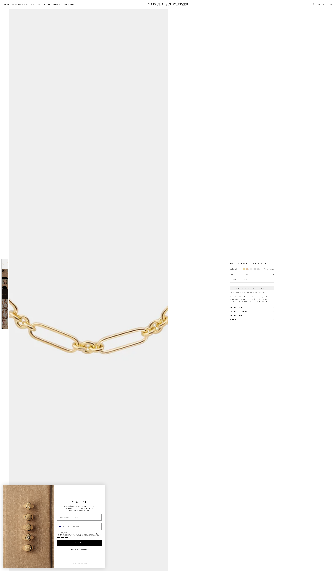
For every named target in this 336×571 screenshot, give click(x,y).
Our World (69, 4)
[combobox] (62, 526)
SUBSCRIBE (79, 543)
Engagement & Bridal (23, 4)
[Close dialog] (102, 488)
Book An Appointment (49, 4)
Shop (6, 4)
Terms (66, 537)
